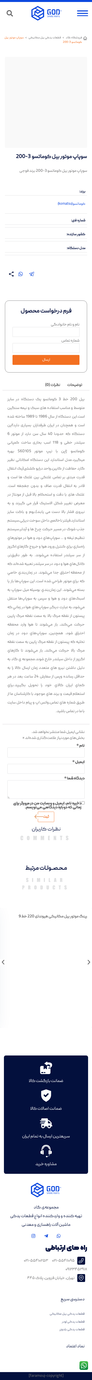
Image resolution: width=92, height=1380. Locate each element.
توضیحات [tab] (74, 385)
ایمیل (78, 762)
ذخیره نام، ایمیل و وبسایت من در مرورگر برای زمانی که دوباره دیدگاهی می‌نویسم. (47, 805)
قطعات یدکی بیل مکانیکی (44, 38)
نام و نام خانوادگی (65, 325)
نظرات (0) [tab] (52, 385)
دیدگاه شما (74, 778)
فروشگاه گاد (74, 38)
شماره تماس (70, 341)
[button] (10, 13)
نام (81, 746)
